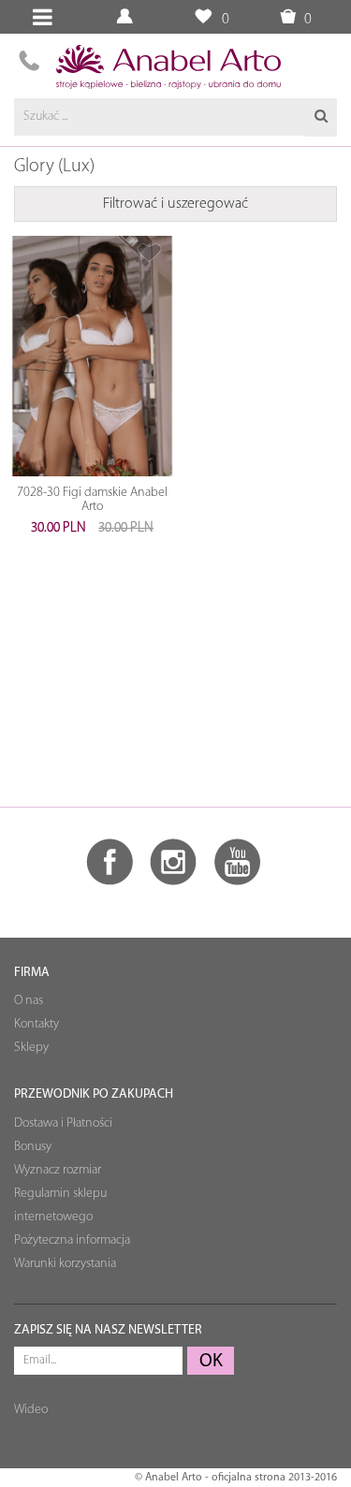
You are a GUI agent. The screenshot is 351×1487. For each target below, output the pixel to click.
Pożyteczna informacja (72, 1240)
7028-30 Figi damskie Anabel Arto (92, 500)
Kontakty (36, 1024)
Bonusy (32, 1147)
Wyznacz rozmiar (57, 1170)
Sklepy (31, 1048)
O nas (28, 1001)
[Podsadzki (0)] (202, 17)
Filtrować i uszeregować (175, 204)
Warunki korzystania (65, 1264)
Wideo (31, 1410)
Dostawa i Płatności (63, 1123)
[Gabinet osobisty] (127, 17)
